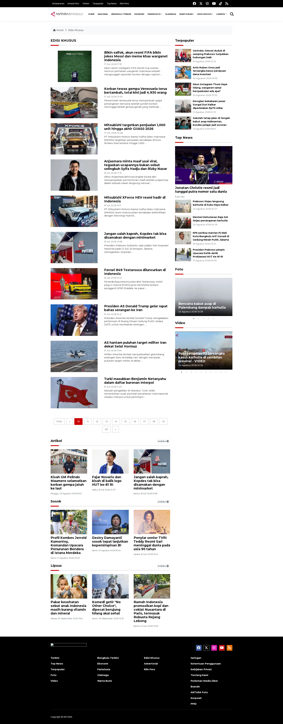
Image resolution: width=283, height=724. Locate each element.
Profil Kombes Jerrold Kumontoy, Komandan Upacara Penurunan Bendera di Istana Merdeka (68, 545)
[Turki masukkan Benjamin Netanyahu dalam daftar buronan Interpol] (74, 392)
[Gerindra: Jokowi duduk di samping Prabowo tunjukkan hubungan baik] (183, 55)
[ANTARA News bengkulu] (67, 14)
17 (144, 421)
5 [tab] (213, 318)
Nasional (103, 14)
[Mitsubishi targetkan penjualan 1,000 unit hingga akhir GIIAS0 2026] (74, 138)
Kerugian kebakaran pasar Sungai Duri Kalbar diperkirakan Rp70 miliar (209, 105)
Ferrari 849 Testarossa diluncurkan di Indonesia (135, 272)
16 (135, 421)
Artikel (56, 441)
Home (91, 14)
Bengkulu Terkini (121, 14)
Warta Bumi (186, 14)
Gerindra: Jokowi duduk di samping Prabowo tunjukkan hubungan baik (210, 54)
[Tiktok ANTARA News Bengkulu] (220, 3)
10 (78, 421)
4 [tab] (208, 318)
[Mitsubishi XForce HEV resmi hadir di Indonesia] (74, 211)
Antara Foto (73, 3)
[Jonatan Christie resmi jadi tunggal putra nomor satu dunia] (203, 164)
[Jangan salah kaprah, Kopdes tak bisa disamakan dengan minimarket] (74, 247)
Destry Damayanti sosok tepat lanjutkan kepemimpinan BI (110, 541)
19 (163, 421)
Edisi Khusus (204, 14)
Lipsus (56, 566)
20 (106, 429)
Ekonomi (139, 14)
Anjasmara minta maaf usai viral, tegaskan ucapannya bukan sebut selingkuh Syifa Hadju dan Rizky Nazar (135, 165)
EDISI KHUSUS (63, 40)
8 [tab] (216, 372)
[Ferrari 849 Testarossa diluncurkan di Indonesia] (74, 283)
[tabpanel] (203, 297)
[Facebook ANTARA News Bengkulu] (194, 3)
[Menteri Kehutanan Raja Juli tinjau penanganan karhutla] (183, 221)
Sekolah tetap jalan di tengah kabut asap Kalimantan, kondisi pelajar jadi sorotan (211, 121)
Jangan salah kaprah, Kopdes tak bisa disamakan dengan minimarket (135, 235)
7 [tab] (211, 372)
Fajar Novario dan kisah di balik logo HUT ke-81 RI (107, 481)
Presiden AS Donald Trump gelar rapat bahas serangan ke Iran (136, 308)
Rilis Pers (124, 3)
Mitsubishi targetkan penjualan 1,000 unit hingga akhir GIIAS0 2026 (134, 127)
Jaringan (196, 657)
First (59, 421)
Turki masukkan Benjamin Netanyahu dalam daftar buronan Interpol (135, 381)
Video (180, 323)
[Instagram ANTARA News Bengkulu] (207, 3)
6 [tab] (206, 372)
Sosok (56, 501)
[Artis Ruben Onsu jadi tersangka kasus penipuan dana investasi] (183, 72)
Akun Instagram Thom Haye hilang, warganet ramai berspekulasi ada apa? (210, 88)
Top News (112, 3)
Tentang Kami (199, 675)
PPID (194, 703)
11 (88, 421)
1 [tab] (194, 318)
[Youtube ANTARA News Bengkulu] (214, 3)
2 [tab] (198, 318)
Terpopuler (98, 3)
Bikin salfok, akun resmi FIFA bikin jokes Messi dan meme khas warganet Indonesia (136, 56)
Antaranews (58, 3)
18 (154, 421)
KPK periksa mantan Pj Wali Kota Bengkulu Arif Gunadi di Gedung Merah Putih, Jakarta (211, 236)
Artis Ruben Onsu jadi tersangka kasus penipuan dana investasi (209, 71)
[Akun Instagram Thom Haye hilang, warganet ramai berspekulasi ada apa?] (183, 89)
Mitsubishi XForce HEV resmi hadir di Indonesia (135, 199)
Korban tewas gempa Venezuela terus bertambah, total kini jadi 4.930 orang (135, 90)
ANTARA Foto (199, 692)
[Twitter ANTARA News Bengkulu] (201, 3)
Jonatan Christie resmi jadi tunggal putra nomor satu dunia (201, 190)
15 (125, 421)
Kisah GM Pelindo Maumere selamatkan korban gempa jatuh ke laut (68, 482)
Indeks (162, 441)
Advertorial (151, 663)
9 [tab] (221, 372)
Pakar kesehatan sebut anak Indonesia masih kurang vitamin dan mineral (68, 607)
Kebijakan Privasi (201, 669)
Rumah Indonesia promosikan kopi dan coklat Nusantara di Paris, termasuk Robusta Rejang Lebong (151, 611)
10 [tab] (225, 372)
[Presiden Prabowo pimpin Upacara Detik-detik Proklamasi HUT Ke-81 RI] (183, 254)
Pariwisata (154, 14)
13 (106, 421)
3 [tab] (203, 318)
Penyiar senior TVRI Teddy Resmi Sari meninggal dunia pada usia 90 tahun (152, 543)
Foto (179, 269)
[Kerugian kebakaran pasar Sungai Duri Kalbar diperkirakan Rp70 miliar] (183, 105)
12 (97, 421)
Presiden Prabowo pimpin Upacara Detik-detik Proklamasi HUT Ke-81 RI (209, 253)
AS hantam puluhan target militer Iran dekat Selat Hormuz (135, 344)
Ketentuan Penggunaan (206, 663)
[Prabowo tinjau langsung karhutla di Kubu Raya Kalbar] (183, 206)
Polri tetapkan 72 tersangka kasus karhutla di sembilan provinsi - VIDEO (201, 357)
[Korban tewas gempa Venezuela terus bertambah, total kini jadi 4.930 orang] (74, 102)
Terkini (85, 3)
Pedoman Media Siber (204, 680)
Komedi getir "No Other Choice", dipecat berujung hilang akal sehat (106, 607)
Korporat (196, 698)
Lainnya (220, 14)
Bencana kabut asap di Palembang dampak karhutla (202, 305)
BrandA (195, 686)
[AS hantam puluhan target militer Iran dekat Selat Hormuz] (74, 356)
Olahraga (170, 14)
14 (116, 421)
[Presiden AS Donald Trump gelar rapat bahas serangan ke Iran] (74, 319)
